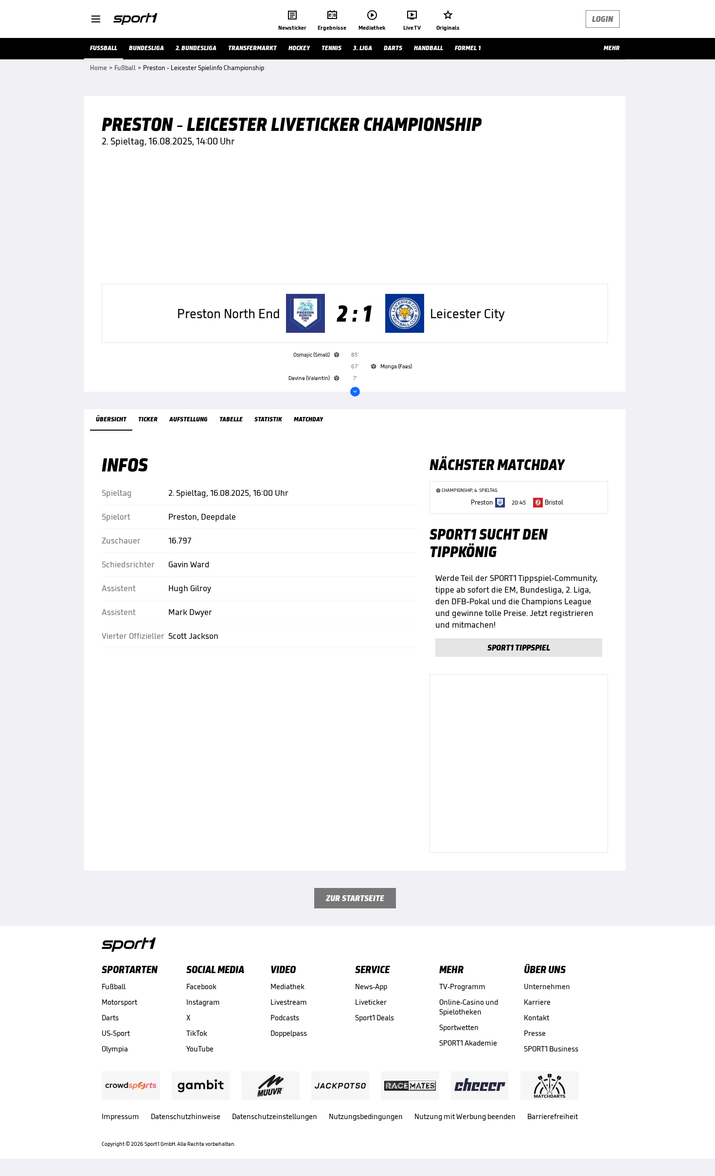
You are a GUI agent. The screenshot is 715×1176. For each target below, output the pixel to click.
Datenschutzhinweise (185, 1116)
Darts (110, 1017)
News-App (371, 986)
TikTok (196, 1033)
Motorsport (119, 1002)
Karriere (537, 1002)
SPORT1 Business (551, 1048)
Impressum (120, 1116)
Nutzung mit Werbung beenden (465, 1116)
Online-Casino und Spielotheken (468, 1006)
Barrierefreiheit (552, 1116)
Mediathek (287, 986)
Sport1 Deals (374, 1017)
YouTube (200, 1048)
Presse (535, 1033)
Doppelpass (288, 1033)
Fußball (113, 986)
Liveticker (371, 1002)
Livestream (288, 1002)
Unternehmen (547, 986)
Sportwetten (459, 1027)
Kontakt (536, 1017)
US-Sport (116, 1033)
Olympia (115, 1048)
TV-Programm (462, 986)
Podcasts (284, 1017)
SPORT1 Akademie (468, 1043)
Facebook (201, 986)
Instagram (203, 1002)
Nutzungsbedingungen (366, 1116)
